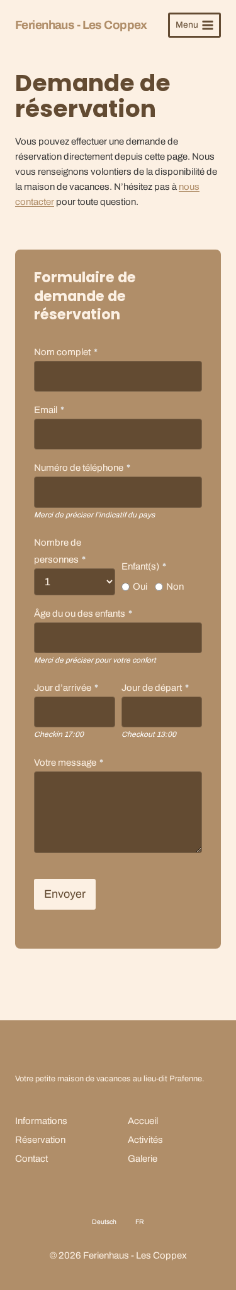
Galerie (142, 1159)
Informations (41, 1121)
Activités (145, 1140)
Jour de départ (155, 688)
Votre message (68, 763)
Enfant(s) (143, 566)
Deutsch (104, 1221)
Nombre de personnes (60, 551)
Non (175, 587)
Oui (140, 587)
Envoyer (65, 894)
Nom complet (66, 352)
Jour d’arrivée (66, 688)
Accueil (143, 1121)
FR (139, 1221)
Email (49, 410)
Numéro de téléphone (82, 468)
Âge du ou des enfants (83, 614)
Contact (31, 1159)
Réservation (40, 1140)
